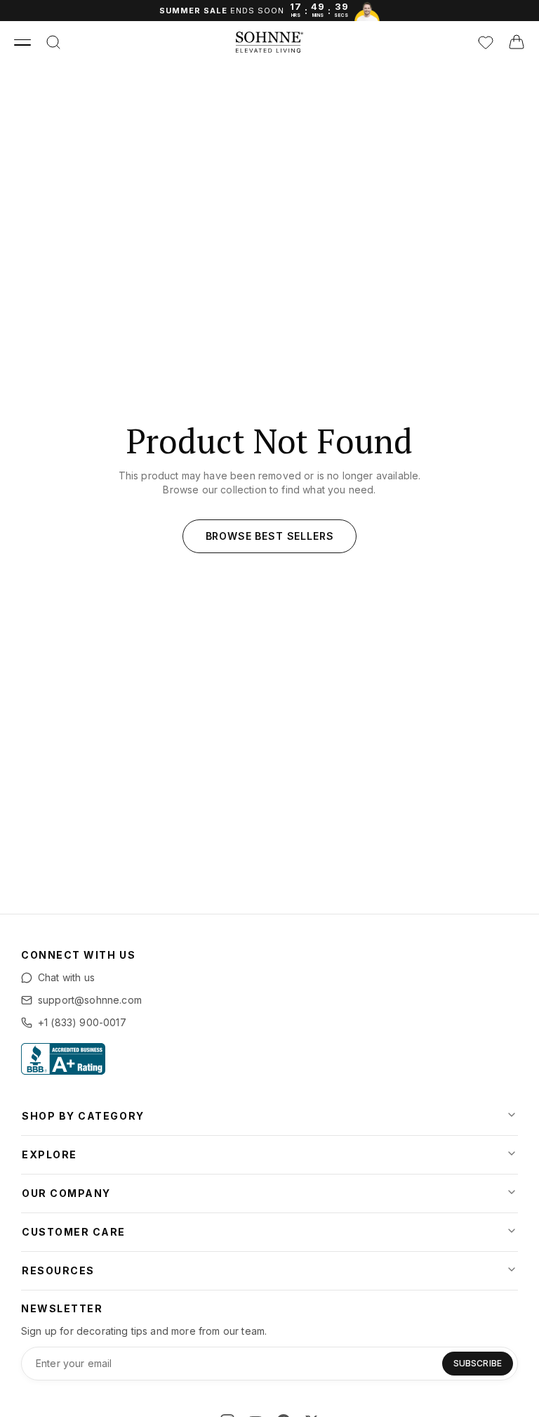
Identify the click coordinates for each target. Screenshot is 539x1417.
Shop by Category (83, 1116)
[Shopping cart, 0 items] (516, 42)
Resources (58, 1270)
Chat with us (66, 977)
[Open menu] (22, 42)
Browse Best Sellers (270, 536)
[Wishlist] (485, 42)
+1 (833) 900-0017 (82, 1022)
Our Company (66, 1193)
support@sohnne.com (90, 1000)
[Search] (53, 42)
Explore (49, 1154)
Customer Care (74, 1232)
